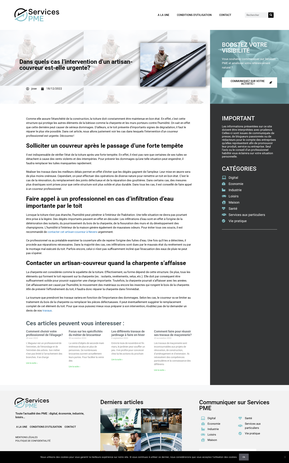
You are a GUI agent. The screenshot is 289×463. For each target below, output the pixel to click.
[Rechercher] (271, 15)
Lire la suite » (32, 363)
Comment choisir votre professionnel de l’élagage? (44, 333)
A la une (163, 15)
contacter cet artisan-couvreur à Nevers (72, 232)
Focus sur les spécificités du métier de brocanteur (86, 333)
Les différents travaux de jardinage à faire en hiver (128, 333)
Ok (244, 457)
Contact (225, 15)
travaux (47, 310)
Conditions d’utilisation (194, 15)
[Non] (284, 457)
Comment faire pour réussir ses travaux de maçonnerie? (173, 333)
